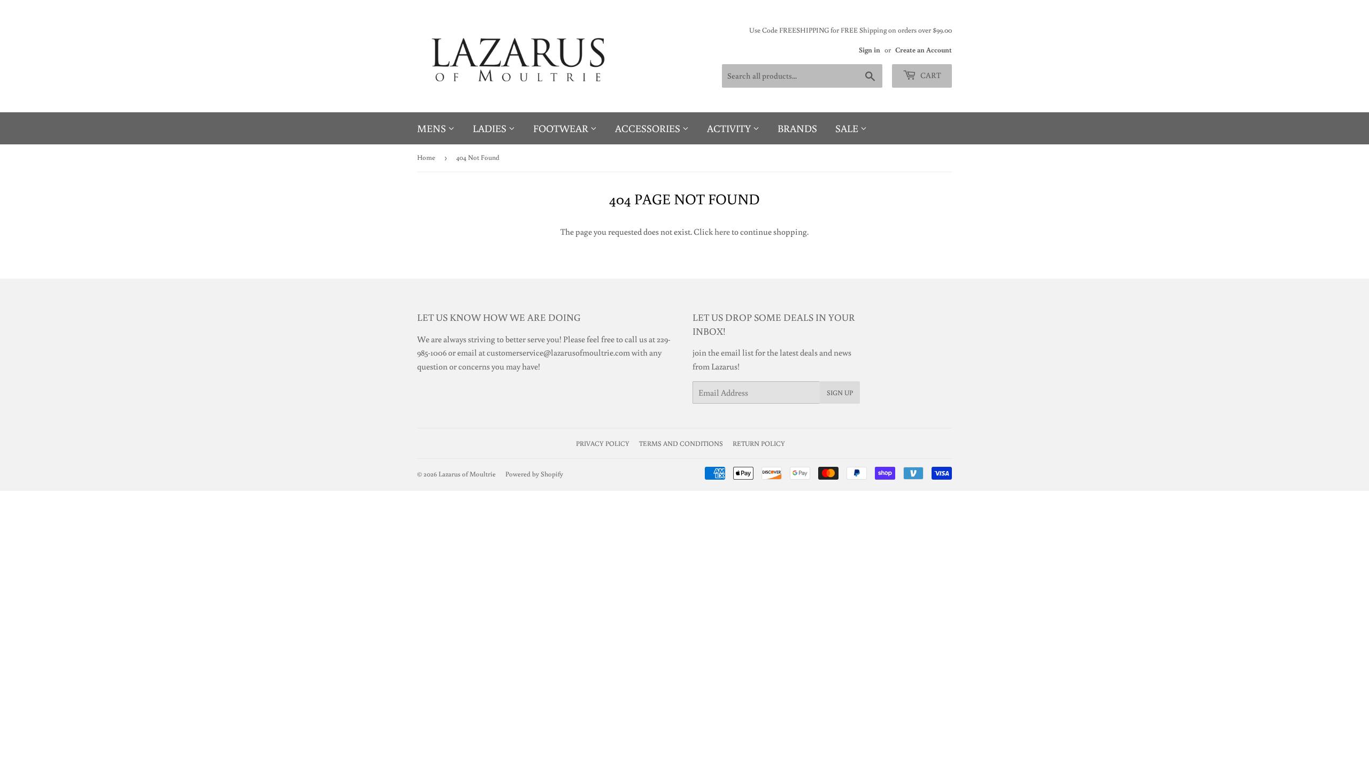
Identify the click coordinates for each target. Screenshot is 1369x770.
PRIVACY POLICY (602, 443)
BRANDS (797, 128)
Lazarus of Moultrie (467, 474)
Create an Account (923, 50)
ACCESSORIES (648, 128)
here (722, 231)
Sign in (869, 50)
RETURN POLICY (759, 443)
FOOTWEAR (561, 128)
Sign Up (840, 392)
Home (426, 157)
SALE (847, 128)
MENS (432, 128)
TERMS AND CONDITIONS (681, 443)
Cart (930, 75)
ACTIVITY (730, 128)
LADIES (491, 128)
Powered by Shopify (534, 474)
